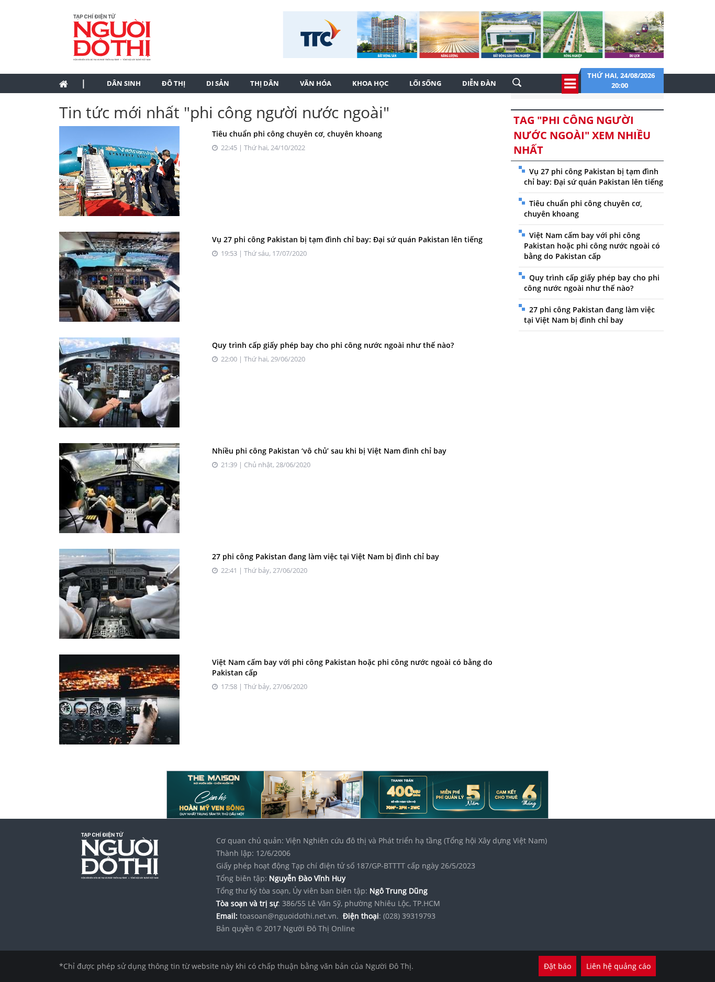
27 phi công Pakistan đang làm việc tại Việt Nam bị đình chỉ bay (325, 556)
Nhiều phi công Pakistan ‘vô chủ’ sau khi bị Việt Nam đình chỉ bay (329, 451)
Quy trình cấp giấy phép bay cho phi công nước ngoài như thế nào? (333, 345)
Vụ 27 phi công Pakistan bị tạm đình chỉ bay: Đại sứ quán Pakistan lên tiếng (347, 239)
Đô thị (173, 83)
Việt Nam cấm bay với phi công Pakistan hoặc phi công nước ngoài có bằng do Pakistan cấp (592, 245)
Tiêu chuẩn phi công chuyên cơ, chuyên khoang (297, 134)
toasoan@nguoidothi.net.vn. (289, 916)
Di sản (217, 83)
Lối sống (425, 83)
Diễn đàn (479, 83)
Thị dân (264, 83)
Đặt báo (557, 966)
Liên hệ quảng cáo (618, 966)
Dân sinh (124, 83)
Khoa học (370, 83)
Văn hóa (315, 83)
